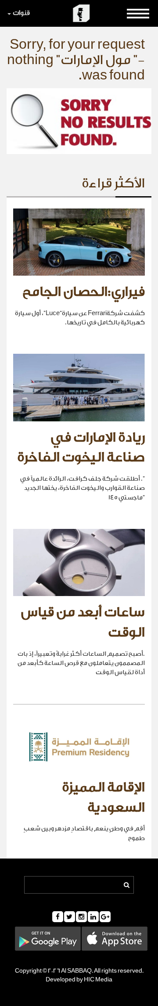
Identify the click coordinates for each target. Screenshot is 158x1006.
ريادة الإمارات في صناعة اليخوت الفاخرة (81, 447)
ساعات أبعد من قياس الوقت (83, 622)
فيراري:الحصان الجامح (83, 291)
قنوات (21, 13)
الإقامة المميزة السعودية (103, 797)
